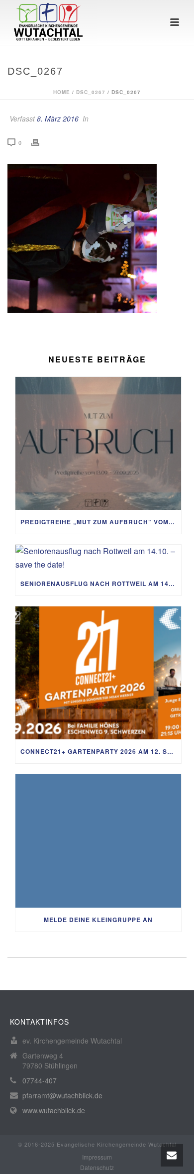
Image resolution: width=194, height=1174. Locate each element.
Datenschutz (97, 1168)
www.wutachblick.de (53, 1110)
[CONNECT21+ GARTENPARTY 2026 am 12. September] (98, 673)
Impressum (97, 1157)
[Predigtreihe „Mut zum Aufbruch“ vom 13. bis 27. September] (98, 443)
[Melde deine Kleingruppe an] (98, 841)
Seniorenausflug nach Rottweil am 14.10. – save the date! (100, 583)
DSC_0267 (90, 92)
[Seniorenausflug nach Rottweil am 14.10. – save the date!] (98, 558)
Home (61, 92)
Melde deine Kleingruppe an (98, 919)
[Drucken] (40, 142)
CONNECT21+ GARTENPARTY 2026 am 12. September (100, 751)
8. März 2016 (58, 118)
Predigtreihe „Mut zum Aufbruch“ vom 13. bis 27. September (100, 521)
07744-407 (39, 1080)
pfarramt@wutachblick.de (62, 1095)
